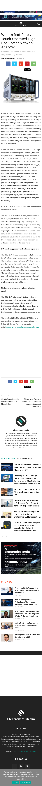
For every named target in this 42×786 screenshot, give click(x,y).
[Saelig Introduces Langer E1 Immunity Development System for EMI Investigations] (7, 514)
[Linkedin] (21, 766)
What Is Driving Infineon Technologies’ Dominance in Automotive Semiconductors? (26, 602)
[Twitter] (27, 766)
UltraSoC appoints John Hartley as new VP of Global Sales (10, 401)
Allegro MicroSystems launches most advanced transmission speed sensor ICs (31, 403)
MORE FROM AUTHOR (24, 458)
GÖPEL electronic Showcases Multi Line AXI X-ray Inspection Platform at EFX (27, 467)
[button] (38, 24)
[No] (39, 777)
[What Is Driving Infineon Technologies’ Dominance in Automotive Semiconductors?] (7, 603)
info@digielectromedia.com (25, 751)
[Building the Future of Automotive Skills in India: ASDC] (7, 638)
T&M (3, 470)
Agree (16, 782)
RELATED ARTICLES (8, 458)
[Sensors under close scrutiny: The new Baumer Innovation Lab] (7, 492)
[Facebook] (14, 766)
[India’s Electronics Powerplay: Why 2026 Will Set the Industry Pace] (7, 626)
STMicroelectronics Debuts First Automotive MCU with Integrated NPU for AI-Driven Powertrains (27, 614)
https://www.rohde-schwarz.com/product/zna (22, 327)
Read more (26, 782)
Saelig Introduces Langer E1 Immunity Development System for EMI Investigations (27, 514)
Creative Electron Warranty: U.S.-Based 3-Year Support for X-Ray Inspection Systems (27, 503)
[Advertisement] (21, 352)
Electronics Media (9, 58)
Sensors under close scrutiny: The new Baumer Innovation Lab (27, 492)
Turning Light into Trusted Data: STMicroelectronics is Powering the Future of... (27, 590)
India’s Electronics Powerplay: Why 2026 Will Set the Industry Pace (26, 625)
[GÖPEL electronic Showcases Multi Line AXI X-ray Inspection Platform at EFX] (7, 467)
